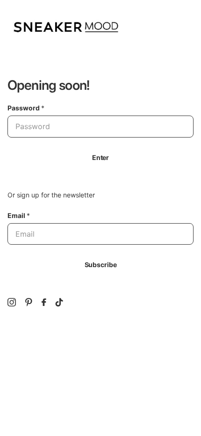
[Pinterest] (28, 302)
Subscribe (101, 265)
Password (25, 108)
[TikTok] (59, 302)
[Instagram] (11, 302)
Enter (100, 157)
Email (18, 215)
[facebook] (44, 302)
